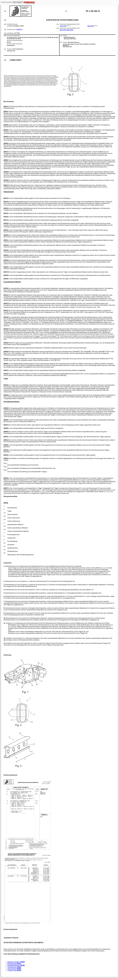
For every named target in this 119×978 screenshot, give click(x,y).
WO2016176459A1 (13, 962)
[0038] (19, 967)
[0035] (19, 963)
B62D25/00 (63, 26)
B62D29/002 (69, 30)
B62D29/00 (90, 26)
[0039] (19, 970)
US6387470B (11, 970)
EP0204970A (11, 963)
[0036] (22, 965)
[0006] (22, 962)
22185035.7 (19, 29)
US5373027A (11, 968)
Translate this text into (6, 2)
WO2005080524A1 (13, 965)
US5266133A (11, 967)
